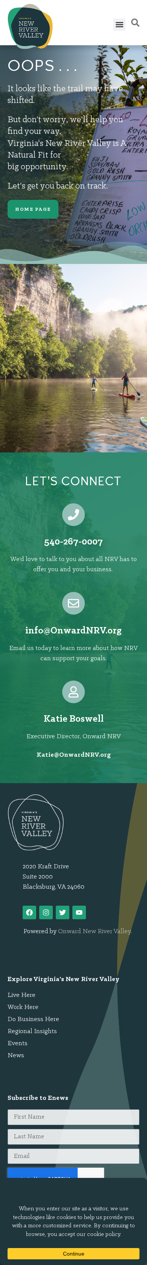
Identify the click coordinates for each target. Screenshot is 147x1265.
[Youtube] (79, 912)
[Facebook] (29, 912)
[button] (119, 24)
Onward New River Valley (94, 931)
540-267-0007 (73, 542)
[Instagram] (46, 912)
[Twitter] (62, 912)
